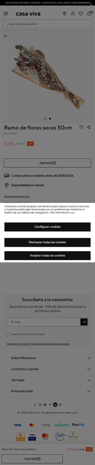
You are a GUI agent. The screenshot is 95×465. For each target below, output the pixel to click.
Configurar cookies (47, 227)
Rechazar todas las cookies (47, 242)
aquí (72, 212)
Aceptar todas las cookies (47, 256)
